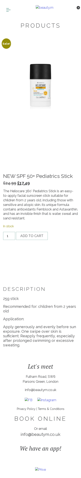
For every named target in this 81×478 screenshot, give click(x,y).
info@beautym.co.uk (40, 390)
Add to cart (31, 236)
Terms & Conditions (51, 409)
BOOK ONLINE (40, 418)
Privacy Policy (26, 409)
